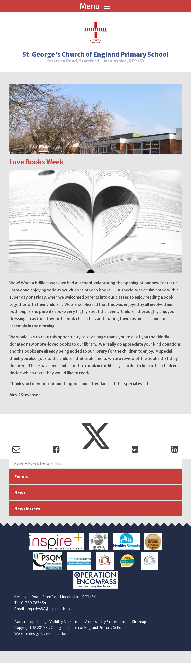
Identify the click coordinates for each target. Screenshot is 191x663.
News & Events (38, 463)
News (59, 463)
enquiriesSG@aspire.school (48, 609)
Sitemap (139, 622)
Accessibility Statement (105, 622)
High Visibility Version (59, 622)
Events (21, 476)
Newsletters (27, 508)
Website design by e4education (40, 633)
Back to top (24, 622)
